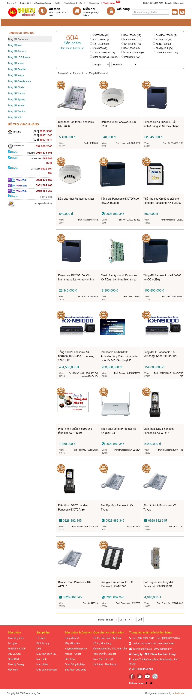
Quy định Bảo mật (103, 659)
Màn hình (41, 659)
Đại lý (57, 2)
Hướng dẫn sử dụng (42, 2)
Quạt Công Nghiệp (75, 664)
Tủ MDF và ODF (17, 648)
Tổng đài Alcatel (16, 105)
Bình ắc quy (43, 643)
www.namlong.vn (163, 648)
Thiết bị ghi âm (16, 638)
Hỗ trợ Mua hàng (102, 643)
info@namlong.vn (142, 648)
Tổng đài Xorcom (16, 93)
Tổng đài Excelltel (17, 69)
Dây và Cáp (14, 653)
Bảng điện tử (72, 638)
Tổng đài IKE (14, 117)
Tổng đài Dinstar (16, 87)
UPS (38, 648)
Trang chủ (11, 2)
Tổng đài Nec (15, 45)
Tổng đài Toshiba (17, 111)
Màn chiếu (42, 664)
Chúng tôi (24, 2)
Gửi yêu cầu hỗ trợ (43, 203)
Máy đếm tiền (72, 643)
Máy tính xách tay (46, 653)
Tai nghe (12, 643)
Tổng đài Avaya (16, 75)
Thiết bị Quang (16, 664)
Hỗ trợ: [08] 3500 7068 (153, 3)
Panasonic (78, 73)
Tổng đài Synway (17, 99)
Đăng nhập (179, 3)
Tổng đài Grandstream (19, 81)
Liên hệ (82, 2)
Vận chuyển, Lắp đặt (104, 653)
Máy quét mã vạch (46, 669)
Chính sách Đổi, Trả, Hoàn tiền (110, 648)
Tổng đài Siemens (17, 51)
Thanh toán (94, 2)
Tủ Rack (40, 638)
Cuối (140, 619)
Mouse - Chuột (73, 653)
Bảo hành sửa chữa (75, 669)
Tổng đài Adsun (16, 63)
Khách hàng (69, 2)
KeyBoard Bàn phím (76, 648)
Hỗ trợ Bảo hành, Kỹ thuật (107, 638)
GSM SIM (13, 659)
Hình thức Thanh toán (105, 664)
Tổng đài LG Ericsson (19, 57)
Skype (14, 151)
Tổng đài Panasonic (18, 39)
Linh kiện (70, 659)
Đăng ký (168, 3)
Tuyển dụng (109, 3)
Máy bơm (13, 669)
